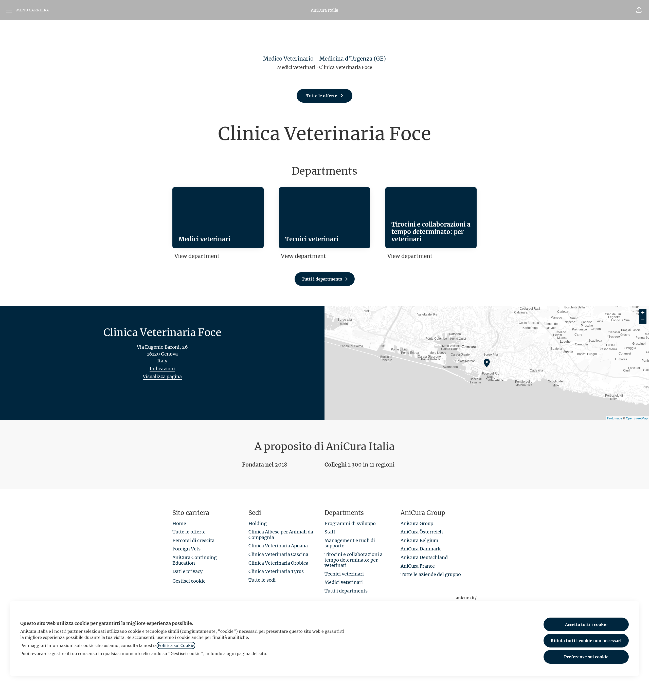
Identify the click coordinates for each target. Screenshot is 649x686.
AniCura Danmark (421, 549)
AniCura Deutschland (424, 557)
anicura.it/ (466, 597)
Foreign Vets (186, 549)
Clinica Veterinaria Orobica (278, 563)
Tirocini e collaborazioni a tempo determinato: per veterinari (353, 559)
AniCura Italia (324, 10)
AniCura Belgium (419, 540)
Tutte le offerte (189, 532)
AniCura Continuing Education (194, 560)
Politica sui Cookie (176, 645)
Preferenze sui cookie (586, 656)
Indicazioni (162, 369)
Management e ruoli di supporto (349, 543)
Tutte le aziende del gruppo (431, 574)
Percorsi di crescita (193, 540)
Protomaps (614, 418)
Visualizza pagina (162, 376)
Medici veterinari (343, 582)
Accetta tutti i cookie (586, 624)
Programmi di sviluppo (350, 523)
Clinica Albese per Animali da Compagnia (280, 534)
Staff (329, 532)
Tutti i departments (346, 591)
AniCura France (418, 566)
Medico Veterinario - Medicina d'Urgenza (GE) (324, 58)
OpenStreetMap (637, 418)
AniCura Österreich (422, 532)
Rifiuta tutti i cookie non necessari (586, 640)
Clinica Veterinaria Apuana (278, 546)
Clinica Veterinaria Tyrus (276, 571)
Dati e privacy (187, 571)
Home (179, 523)
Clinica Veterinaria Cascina (278, 554)
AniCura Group (417, 523)
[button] (639, 10)
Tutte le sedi (262, 580)
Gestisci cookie (189, 581)
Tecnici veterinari (344, 574)
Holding (257, 523)
